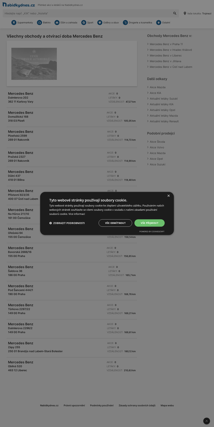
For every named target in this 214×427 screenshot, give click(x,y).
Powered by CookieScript (151, 231)
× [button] (168, 196)
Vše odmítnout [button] (115, 222)
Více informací (77, 214)
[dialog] (107, 213)
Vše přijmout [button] (149, 222)
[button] (67, 223)
